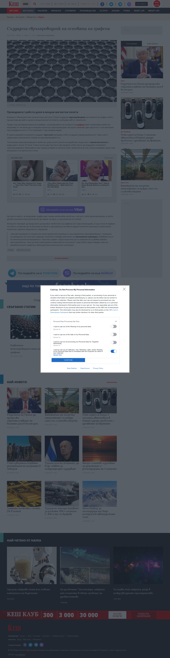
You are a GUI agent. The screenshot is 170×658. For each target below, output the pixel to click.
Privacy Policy (98, 368)
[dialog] (85, 329)
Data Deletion (72, 368)
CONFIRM (68, 360)
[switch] (114, 326)
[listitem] (85, 321)
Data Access (85, 368)
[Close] (125, 290)
